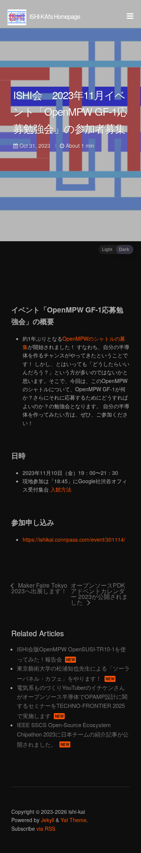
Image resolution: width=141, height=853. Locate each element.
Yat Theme (73, 820)
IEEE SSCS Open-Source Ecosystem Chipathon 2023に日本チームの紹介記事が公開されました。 (73, 734)
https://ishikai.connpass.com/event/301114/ (74, 539)
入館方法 (60, 489)
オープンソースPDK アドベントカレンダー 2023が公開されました (99, 593)
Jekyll (47, 820)
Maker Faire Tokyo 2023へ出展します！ (39, 588)
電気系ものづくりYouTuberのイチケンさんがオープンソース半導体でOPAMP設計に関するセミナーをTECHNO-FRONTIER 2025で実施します (72, 701)
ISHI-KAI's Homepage (54, 16)
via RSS (45, 828)
